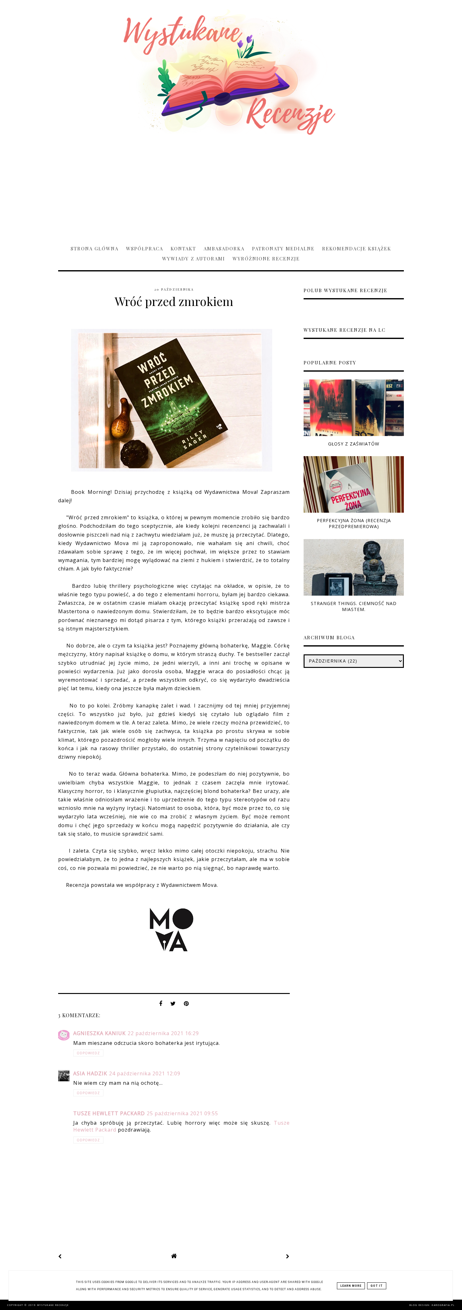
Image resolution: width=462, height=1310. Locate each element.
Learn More (350, 1285)
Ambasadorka (224, 248)
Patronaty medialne (283, 248)
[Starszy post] (288, 1256)
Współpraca (144, 248)
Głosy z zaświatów (353, 444)
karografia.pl (443, 1305)
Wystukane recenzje (53, 1305)
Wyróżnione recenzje (266, 258)
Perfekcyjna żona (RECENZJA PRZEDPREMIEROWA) (354, 523)
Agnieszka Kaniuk (99, 1033)
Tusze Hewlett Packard (109, 1113)
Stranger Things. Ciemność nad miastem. (354, 606)
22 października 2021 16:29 (163, 1033)
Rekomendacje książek (356, 248)
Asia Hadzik (90, 1073)
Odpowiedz (88, 1053)
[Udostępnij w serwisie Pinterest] (186, 1005)
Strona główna (94, 248)
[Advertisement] (231, 187)
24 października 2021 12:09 (144, 1073)
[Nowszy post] (60, 1256)
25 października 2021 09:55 (182, 1113)
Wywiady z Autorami (193, 258)
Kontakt (183, 248)
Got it (377, 1285)
